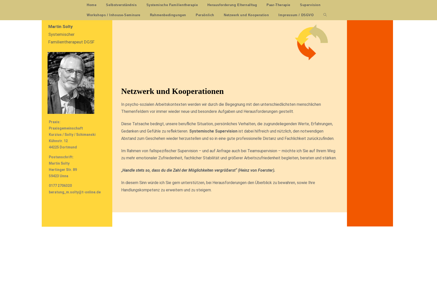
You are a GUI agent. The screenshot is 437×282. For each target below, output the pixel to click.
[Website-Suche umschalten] (325, 15)
